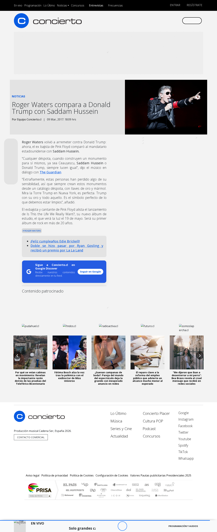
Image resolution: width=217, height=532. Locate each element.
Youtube (184, 439)
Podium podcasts (67, 494)
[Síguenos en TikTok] (173, 20)
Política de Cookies (82, 475)
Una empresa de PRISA (39, 488)
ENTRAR (174, 5)
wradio (102, 490)
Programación (32, 5)
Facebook (185, 426)
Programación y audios (183, 526)
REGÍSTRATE (194, 5)
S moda (129, 499)
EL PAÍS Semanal (138, 490)
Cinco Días (115, 490)
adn (157, 485)
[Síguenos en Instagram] (145, 20)
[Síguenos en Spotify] (168, 20)
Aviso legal (32, 475)
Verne (148, 490)
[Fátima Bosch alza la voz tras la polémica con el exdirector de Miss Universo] (69, 352)
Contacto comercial (31, 437)
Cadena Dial (158, 490)
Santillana (101, 485)
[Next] (141, 526)
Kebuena (170, 490)
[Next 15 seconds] (131, 526)
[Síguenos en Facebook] (151, 20)
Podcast (149, 428)
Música (116, 421)
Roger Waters (32, 230)
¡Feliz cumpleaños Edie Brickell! (55, 241)
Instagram (185, 419)
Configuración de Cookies (112, 475)
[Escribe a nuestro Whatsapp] (179, 20)
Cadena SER (135, 485)
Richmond (67, 499)
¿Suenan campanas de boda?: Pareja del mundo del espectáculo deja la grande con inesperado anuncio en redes (108, 378)
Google (183, 413)
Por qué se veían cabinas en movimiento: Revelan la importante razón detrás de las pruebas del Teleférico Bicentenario (30, 378)
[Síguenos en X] (157, 20)
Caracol (170, 485)
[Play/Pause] (122, 526)
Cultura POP (153, 421)
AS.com (146, 485)
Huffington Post (74, 490)
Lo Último (49, 5)
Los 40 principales (86, 485)
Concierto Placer (156, 413)
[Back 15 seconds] (113, 526)
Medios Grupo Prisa (39, 496)
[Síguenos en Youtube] (162, 20)
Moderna (84, 499)
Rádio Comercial (174, 499)
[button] (105, 520)
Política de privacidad (54, 475)
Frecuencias (115, 5)
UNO (93, 490)
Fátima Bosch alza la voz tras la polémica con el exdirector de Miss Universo (69, 376)
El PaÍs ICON (115, 499)
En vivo (18, 5)
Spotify (182, 445)
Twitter (183, 432)
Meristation (159, 499)
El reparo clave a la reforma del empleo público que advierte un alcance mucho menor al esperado (148, 378)
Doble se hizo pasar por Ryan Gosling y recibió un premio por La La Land (67, 248)
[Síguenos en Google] (140, 20)
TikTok (182, 452)
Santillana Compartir (119, 485)
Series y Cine (121, 428)
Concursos (77, 5)
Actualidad (119, 436)
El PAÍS (70, 485)
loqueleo (143, 499)
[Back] (103, 526)
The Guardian (50, 172)
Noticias (62, 5)
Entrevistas (96, 5)
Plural (100, 499)
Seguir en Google (90, 271)
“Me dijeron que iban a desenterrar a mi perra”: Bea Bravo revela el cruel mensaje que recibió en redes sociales (187, 378)
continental (128, 490)
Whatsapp (185, 458)
